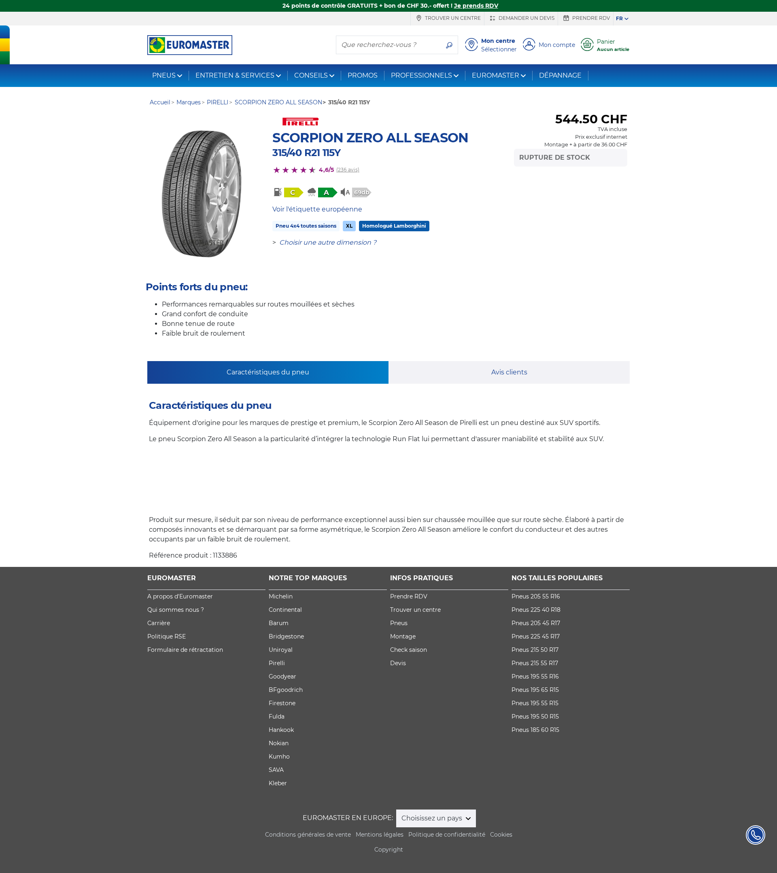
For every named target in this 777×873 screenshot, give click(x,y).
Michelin (281, 596)
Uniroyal (281, 649)
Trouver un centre (452, 18)
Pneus (399, 623)
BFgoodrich (286, 689)
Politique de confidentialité (446, 834)
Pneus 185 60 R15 (535, 729)
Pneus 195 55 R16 (535, 676)
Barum (279, 623)
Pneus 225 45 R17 (536, 636)
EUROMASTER (495, 75)
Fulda (276, 716)
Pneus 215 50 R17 (535, 649)
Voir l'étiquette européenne (317, 209)
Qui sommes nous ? (175, 609)
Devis (398, 663)
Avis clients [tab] (509, 372)
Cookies (501, 834)
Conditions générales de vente (308, 834)
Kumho (279, 756)
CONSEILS (311, 75)
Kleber (278, 783)
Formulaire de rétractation (185, 649)
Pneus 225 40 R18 (536, 609)
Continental (285, 609)
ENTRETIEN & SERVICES (234, 75)
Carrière (158, 623)
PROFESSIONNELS (421, 75)
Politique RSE (166, 636)
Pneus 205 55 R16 (536, 596)
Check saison (408, 649)
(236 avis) (347, 170)
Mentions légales (379, 834)
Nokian (279, 743)
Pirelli (277, 663)
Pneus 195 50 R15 (535, 716)
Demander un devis (525, 18)
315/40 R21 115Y (306, 153)
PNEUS (164, 75)
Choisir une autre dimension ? (327, 242)
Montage (403, 636)
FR (619, 18)
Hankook (281, 729)
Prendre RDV (590, 18)
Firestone (282, 703)
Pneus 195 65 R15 (535, 689)
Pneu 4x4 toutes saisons (306, 226)
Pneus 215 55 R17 (535, 663)
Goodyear (282, 676)
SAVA (276, 770)
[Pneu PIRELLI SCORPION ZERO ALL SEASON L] (201, 194)
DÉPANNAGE (560, 75)
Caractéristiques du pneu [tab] (268, 372)
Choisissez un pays (432, 818)
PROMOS (363, 75)
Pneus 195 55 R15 (535, 703)
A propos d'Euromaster (180, 596)
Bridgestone (286, 636)
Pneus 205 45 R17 (536, 623)
